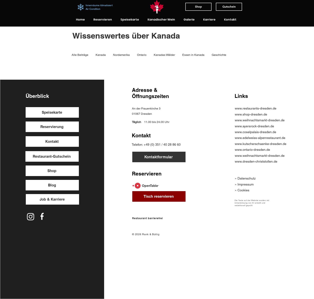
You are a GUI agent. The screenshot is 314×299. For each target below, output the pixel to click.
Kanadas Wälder (164, 55)
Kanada (101, 55)
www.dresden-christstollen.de (256, 161)
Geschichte (219, 55)
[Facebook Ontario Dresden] (42, 216)
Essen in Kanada (193, 55)
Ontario (141, 55)
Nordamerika (121, 55)
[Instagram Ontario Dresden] (30, 216)
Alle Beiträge (80, 55)
